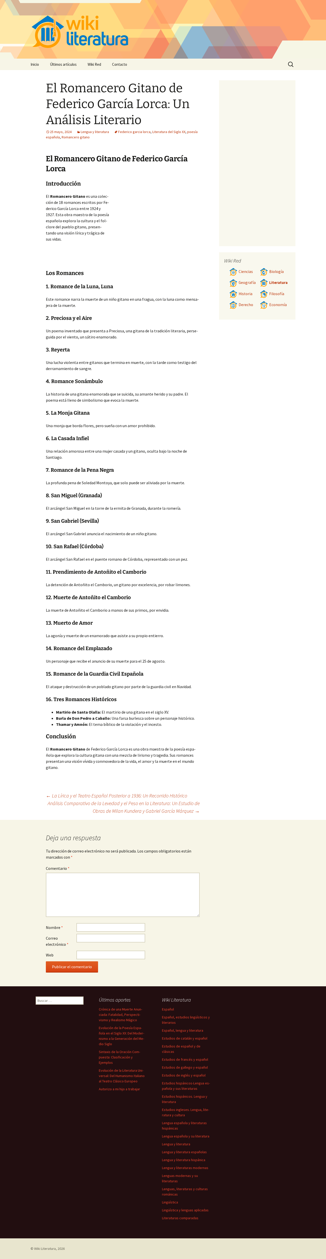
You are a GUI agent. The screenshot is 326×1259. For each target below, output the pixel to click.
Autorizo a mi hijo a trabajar (119, 1089)
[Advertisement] (154, 231)
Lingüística (170, 1202)
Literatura (278, 282)
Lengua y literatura (95, 131)
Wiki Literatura (45, 1248)
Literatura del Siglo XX (168, 131)
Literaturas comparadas (180, 1218)
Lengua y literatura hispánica (183, 1160)
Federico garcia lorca (134, 131)
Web (49, 955)
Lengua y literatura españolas (184, 1152)
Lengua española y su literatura (185, 1136)
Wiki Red (94, 64)
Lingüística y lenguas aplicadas (185, 1210)
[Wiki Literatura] (163, 29)
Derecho (246, 304)
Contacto (119, 64)
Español (168, 1009)
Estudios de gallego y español (185, 1067)
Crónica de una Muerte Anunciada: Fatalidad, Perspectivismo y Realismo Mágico (120, 1014)
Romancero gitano (76, 137)
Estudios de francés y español (185, 1059)
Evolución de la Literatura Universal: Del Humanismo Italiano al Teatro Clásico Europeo (122, 1075)
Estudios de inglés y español (184, 1075)
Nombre (54, 927)
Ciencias (246, 271)
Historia (245, 293)
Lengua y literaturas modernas (185, 1167)
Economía (278, 304)
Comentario (58, 868)
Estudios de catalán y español (184, 1038)
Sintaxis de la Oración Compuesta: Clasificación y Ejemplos (119, 1057)
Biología (276, 271)
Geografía (247, 282)
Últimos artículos (63, 64)
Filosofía (276, 293)
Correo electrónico (57, 941)
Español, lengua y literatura (182, 1030)
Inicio (35, 64)
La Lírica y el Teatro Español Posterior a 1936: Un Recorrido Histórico (116, 795)
